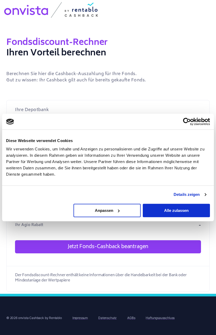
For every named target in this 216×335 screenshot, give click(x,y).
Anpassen (104, 210)
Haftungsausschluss (160, 318)
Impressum (80, 318)
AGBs (131, 318)
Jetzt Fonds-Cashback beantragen (108, 246)
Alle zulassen (176, 210)
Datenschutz (107, 318)
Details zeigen (187, 194)
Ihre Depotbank (32, 110)
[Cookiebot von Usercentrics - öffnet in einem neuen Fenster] (187, 121)
